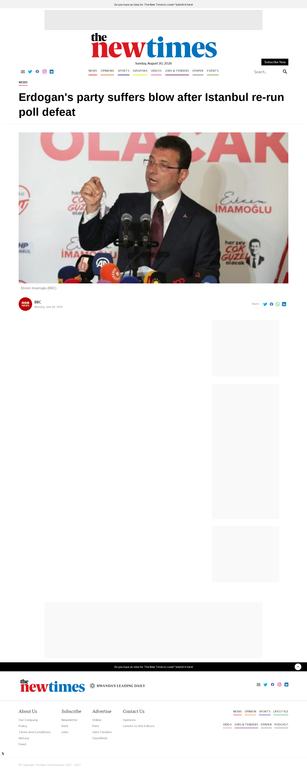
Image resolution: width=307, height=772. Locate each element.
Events (213, 70)
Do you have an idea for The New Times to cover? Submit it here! (153, 4)
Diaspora (140, 70)
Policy (23, 726)
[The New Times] (153, 58)
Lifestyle (280, 711)
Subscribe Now (275, 62)
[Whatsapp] (278, 304)
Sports (123, 70)
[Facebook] (37, 72)
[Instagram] (44, 72)
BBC (37, 302)
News (93, 70)
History (24, 738)
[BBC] (25, 309)
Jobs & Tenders (177, 70)
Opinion (250, 711)
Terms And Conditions (35, 732)
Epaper (198, 70)
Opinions (107, 70)
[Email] (23, 72)
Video (227, 724)
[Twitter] (30, 72)
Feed (22, 744)
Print (65, 726)
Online (96, 720)
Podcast (281, 724)
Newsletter (70, 720)
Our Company (28, 720)
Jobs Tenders (102, 732)
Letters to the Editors (138, 726)
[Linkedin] (51, 72)
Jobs (65, 732)
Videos (156, 70)
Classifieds (99, 738)
